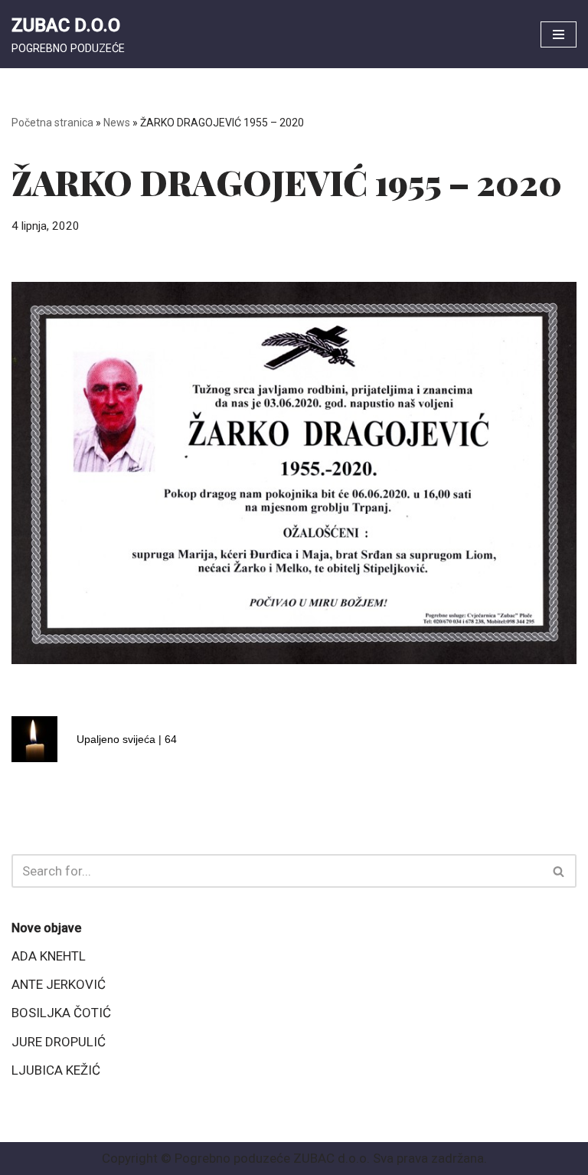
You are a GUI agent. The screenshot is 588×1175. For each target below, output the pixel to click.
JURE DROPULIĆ (58, 1041)
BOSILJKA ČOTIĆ (61, 1012)
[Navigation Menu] (559, 34)
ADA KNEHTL (48, 956)
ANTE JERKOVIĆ (58, 984)
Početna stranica (52, 122)
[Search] (559, 871)
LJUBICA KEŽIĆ (55, 1070)
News (116, 122)
